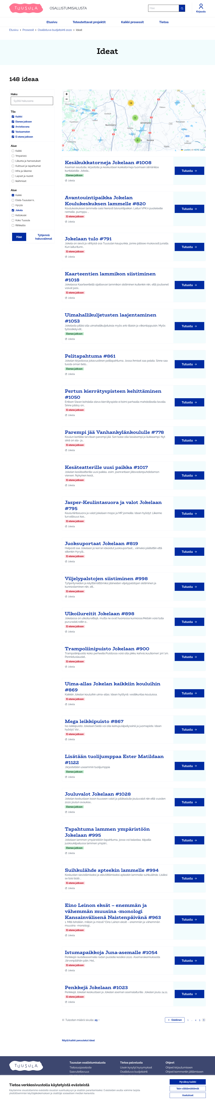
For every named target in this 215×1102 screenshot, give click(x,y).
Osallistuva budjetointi (133, 1071)
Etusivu (13, 30)
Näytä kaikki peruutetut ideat (78, 1040)
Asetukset (187, 1095)
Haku (14, 94)
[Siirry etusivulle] (36, 1066)
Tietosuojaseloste (81, 1067)
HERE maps (199, 149)
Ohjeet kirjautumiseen (179, 1067)
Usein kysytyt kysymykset (136, 1067)
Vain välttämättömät (188, 1088)
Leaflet (186, 149)
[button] (137, 140)
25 (96, 1020)
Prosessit (28, 30)
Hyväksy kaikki (187, 1082)
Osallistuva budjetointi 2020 (55, 30)
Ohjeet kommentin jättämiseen (184, 1071)
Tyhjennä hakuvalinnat (44, 237)
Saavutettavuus (79, 1071)
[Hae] (182, 8)
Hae (19, 237)
